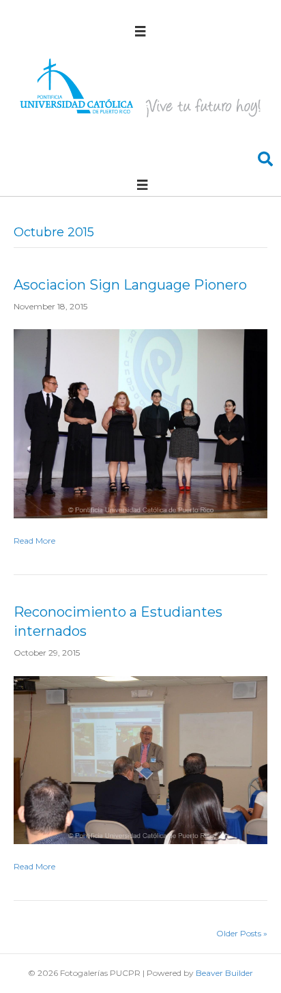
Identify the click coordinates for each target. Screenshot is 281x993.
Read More (34, 540)
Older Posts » (241, 933)
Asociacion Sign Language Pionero (130, 285)
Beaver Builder (224, 973)
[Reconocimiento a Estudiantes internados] (140, 759)
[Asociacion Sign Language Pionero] (140, 423)
